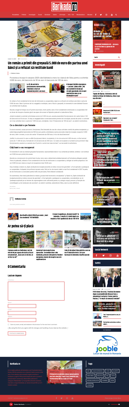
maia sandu (90, 375)
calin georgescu (98, 371)
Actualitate (15, 14)
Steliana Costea (15, 73)
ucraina (89, 385)
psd (107, 375)
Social (40, 14)
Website (10, 316)
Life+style (62, 14)
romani (18, 188)
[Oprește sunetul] (109, 404)
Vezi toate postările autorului (17, 204)
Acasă (68, 19)
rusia (112, 380)
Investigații (32, 14)
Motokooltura (81, 14)
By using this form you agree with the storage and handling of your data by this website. (38, 328)
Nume (10, 302)
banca (11, 188)
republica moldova (93, 380)
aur (88, 371)
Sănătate (47, 14)
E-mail (10, 309)
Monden (89, 14)
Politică (24, 14)
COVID (108, 371)
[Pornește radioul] (11, 404)
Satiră (55, 14)
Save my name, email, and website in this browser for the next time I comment (33, 324)
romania (104, 380)
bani (15, 188)
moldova (100, 375)
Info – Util (71, 14)
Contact (61, 19)
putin (113, 375)
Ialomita (115, 371)
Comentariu (11, 280)
